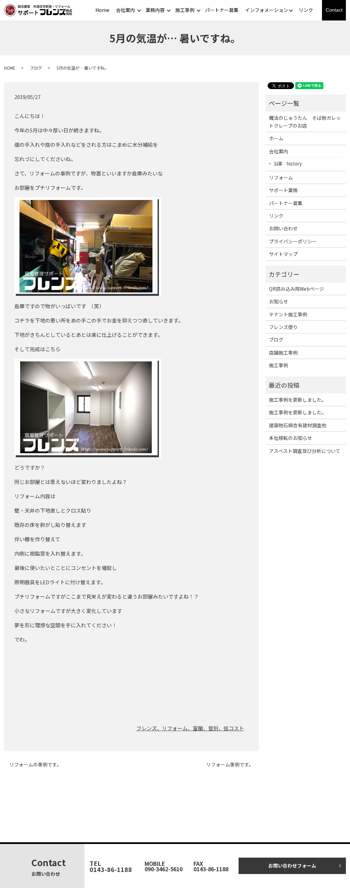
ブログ (36, 68)
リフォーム (281, 177)
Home (102, 9)
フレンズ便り (283, 327)
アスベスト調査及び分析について (304, 450)
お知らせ (278, 301)
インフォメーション (266, 9)
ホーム (276, 138)
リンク (306, 9)
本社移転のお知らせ (290, 437)
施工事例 (184, 9)
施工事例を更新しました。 (297, 399)
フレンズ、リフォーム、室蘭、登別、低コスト (190, 728)
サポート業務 (283, 190)
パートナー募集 (222, 9)
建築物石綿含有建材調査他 (297, 425)
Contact (334, 10)
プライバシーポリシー (293, 241)
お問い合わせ (283, 228)
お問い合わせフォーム (292, 865)
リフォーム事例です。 (230, 764)
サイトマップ (283, 253)
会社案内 (125, 9)
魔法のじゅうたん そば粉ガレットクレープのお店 (305, 121)
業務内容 (155, 9)
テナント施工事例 (288, 314)
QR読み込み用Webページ (296, 288)
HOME (9, 68)
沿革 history (287, 163)
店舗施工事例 (283, 352)
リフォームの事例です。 (35, 764)
